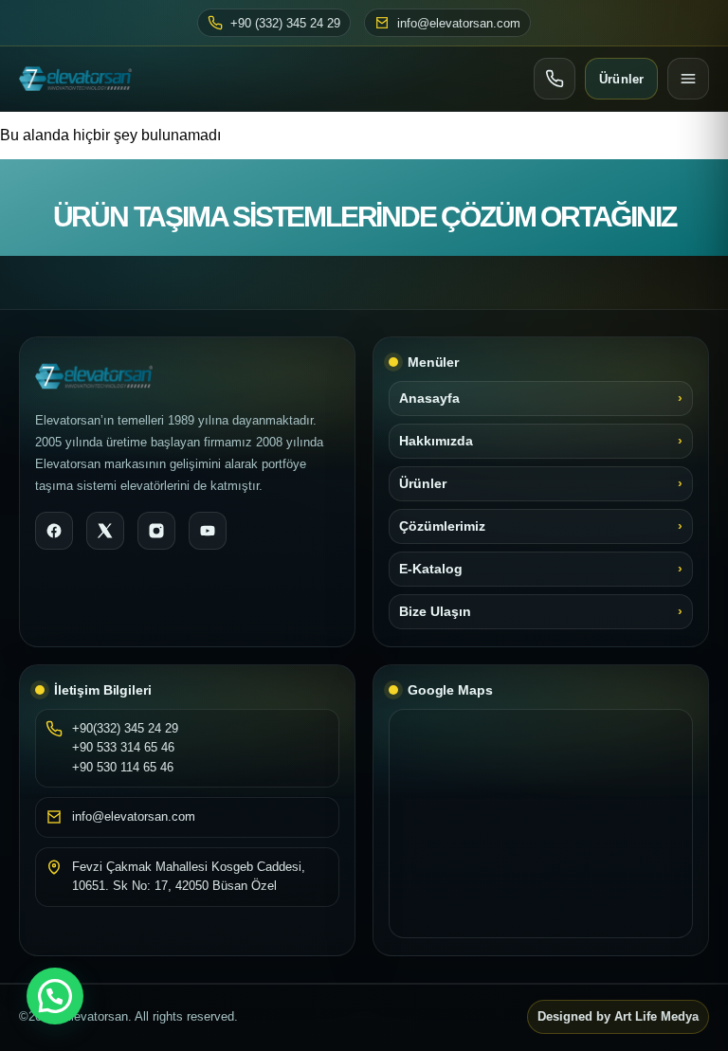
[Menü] (688, 79)
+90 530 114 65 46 (122, 767)
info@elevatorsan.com (458, 23)
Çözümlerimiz (442, 526)
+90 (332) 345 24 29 (285, 23)
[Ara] (554, 79)
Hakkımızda (436, 441)
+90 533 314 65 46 (123, 747)
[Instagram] (156, 531)
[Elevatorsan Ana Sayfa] (75, 79)
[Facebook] (54, 531)
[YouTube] (208, 531)
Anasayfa (429, 398)
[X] (105, 531)
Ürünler (621, 79)
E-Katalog (431, 569)
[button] (55, 996)
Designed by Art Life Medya (618, 1017)
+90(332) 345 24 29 (125, 728)
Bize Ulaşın (435, 612)
